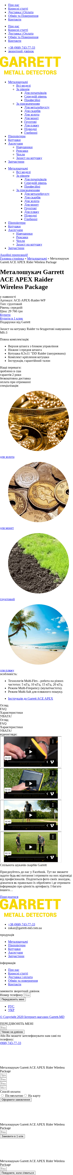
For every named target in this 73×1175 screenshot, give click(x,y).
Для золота (31, 114)
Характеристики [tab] (11, 712)
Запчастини (16, 161)
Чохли (20, 154)
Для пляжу (31, 125)
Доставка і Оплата (20, 12)
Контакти (14, 19)
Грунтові (30, 121)
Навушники (24, 147)
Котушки (14, 140)
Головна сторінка (12, 258)
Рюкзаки (22, 150)
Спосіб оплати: (10, 1091)
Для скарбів (32, 111)
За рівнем (22, 89)
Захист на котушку (29, 158)
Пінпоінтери (17, 136)
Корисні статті (18, 8)
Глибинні (30, 132)
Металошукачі (18, 82)
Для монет (31, 118)
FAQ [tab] (3, 709)
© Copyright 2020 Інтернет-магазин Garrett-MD (32, 1017)
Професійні (32, 100)
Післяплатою (14, 1095)
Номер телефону (12, 995)
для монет (7, 528)
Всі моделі (23, 85)
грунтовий (7, 599)
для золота (7, 456)
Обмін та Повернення (23, 15)
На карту (34, 1095)
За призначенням (28, 103)
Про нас (13, 5)
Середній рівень (35, 96)
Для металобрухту (36, 107)
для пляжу (7, 670)
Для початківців (35, 93)
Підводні (30, 129)
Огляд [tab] (4, 705)
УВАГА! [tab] (6, 716)
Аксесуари (15, 143)
